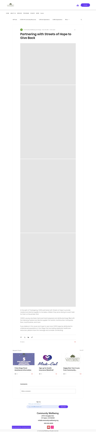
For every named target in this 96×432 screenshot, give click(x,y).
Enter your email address (34, 403)
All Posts (15, 19)
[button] (81, 19)
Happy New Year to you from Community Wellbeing (71, 369)
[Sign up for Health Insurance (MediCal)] (48, 359)
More (66, 19)
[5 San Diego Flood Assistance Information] (23, 359)
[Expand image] (48, 64)
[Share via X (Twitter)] (24, 337)
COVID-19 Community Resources (28, 19)
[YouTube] (48, 427)
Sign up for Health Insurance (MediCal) (46, 369)
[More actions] (75, 30)
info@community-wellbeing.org (48, 420)
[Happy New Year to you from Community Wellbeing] (72, 359)
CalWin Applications (57, 19)
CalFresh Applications (44, 19)
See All (81, 350)
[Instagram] (52, 427)
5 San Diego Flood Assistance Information (23, 369)
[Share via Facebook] (21, 337)
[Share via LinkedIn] (28, 337)
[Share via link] (32, 337)
